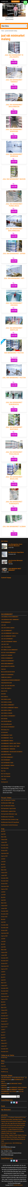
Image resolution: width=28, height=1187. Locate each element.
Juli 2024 (3, 892)
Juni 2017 (3, 1032)
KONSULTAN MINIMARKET (7, 658)
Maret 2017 (3, 1040)
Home (2, 30)
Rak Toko (3, 771)
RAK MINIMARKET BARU (6, 735)
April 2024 (3, 900)
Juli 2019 (3, 971)
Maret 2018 (3, 1007)
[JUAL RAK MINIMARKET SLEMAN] (14, 519)
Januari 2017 (4, 1046)
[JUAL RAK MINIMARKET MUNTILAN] (14, 320)
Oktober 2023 (4, 916)
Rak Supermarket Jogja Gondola (8, 808)
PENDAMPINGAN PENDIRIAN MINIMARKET (10, 680)
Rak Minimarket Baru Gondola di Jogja (9, 819)
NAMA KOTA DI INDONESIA (7, 674)
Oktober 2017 (4, 1021)
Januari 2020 (4, 955)
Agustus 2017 (4, 1026)
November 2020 (4, 927)
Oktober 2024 (4, 883)
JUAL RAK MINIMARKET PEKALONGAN (14, 453)
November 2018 (4, 991)
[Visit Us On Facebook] (11, 1102)
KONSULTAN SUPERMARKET (7, 661)
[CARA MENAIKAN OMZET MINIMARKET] (4, 569)
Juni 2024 (3, 894)
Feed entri (3, 1066)
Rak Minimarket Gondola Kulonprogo (9, 825)
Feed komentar (4, 1069)
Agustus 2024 (4, 889)
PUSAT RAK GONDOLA (6, 688)
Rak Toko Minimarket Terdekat (8, 800)
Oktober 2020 (4, 930)
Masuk (2, 1063)
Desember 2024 (4, 878)
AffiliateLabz (4, 1083)
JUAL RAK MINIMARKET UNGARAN (14, 304)
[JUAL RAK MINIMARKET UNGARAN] (14, 295)
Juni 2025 (3, 861)
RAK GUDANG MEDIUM (6, 721)
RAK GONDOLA (4, 696)
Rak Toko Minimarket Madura (7, 805)
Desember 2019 (4, 958)
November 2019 (4, 960)
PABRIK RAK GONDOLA (6, 677)
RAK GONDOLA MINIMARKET (7, 705)
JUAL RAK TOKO (5, 644)
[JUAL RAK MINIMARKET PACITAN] (14, 370)
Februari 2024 (4, 905)
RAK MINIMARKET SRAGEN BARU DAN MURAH (11, 751)
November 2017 (4, 1018)
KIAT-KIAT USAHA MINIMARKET (8, 652)
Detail (13, 62)
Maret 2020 (3, 949)
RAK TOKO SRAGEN (5, 776)
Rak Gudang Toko (5, 729)
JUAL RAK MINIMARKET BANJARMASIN (14, 106)
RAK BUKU (3, 694)
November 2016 (4, 1051)
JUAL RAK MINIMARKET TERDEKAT (14, 81)
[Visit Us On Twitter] (14, 1102)
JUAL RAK (3, 625)
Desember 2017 (4, 1015)
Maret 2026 (3, 837)
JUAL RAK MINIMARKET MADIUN (14, 179)
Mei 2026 (3, 831)
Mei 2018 (3, 1002)
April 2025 (3, 867)
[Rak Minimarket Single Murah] (4, 554)
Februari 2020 (4, 952)
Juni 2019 (3, 974)
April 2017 (3, 1037)
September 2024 (5, 886)
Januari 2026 (4, 842)
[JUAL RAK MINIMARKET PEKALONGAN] (14, 444)
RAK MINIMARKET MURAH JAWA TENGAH (10, 743)
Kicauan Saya (4, 1057)
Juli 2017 (3, 1029)
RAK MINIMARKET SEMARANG (8, 749)
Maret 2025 (3, 870)
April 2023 (3, 922)
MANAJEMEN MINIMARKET (7, 663)
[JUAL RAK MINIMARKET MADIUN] (14, 171)
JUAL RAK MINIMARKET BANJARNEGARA (14, 230)
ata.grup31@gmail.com (6, 1149)
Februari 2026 (4, 839)
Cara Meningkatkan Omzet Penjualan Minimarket (15, 545)
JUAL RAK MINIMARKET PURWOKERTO (14, 503)
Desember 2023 (4, 911)
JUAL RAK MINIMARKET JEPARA (14, 254)
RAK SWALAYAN (5, 768)
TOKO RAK (3, 779)
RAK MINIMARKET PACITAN (14, 353)
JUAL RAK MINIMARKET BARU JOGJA (9, 633)
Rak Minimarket (6, 1110)
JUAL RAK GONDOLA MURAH (7, 627)
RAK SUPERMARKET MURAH (7, 765)
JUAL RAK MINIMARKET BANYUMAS (14, 428)
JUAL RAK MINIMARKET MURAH (8, 636)
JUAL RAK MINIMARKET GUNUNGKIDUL (14, 403)
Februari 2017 (4, 1043)
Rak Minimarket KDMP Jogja (7, 803)
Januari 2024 (4, 908)
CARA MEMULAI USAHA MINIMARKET (9, 616)
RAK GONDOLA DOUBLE (6, 702)
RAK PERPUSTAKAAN (6, 754)
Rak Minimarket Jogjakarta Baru (8, 811)
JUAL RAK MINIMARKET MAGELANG (14, 478)
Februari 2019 (4, 985)
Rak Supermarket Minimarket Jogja (9, 814)
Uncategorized (4, 782)
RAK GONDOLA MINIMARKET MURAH (9, 707)
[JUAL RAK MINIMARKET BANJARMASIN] (14, 97)
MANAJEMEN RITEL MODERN (7, 666)
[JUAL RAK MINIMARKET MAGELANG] (14, 469)
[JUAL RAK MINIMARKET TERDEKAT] (14, 72)
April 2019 (3, 980)
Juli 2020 (3, 938)
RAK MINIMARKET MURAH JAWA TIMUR (10, 746)
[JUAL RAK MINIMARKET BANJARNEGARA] (14, 221)
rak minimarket (4, 732)
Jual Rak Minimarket (18, 1185)
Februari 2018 (4, 1010)
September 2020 (5, 933)
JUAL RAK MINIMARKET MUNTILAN (14, 329)
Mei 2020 (3, 944)
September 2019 (5, 966)
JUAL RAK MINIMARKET (6, 630)
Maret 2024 (3, 903)
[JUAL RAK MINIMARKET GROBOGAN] (14, 146)
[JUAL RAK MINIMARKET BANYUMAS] (14, 419)
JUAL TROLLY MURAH (6, 647)
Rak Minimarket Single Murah (16, 552)
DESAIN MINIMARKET (6, 622)
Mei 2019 (3, 977)
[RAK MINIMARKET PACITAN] (14, 345)
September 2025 (5, 853)
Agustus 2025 (4, 856)
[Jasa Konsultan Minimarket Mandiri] (4, 562)
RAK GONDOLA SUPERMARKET (8, 716)
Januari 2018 (4, 1013)
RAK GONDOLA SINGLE (6, 710)
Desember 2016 (4, 1049)
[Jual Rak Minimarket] (14, 9)
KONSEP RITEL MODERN (6, 655)
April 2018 (3, 1004)
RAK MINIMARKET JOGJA (7, 738)
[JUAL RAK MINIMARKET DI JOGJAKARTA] (14, 47)
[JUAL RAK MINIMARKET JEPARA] (14, 246)
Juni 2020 (3, 941)
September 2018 (5, 996)
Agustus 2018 (4, 999)
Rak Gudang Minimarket (6, 724)
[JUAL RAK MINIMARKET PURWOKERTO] (14, 494)
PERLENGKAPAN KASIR (6, 683)
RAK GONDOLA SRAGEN (6, 713)
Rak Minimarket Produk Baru (7, 816)
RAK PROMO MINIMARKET (7, 757)
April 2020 (3, 947)
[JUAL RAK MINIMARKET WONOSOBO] (14, 122)
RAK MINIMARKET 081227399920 (8, 1091)
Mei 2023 (3, 919)
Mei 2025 (3, 864)
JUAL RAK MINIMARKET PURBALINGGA (14, 205)
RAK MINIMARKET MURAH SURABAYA (18, 1087)
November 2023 (4, 914)
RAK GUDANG (4, 718)
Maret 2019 (3, 982)
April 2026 (3, 834)
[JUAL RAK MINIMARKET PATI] (14, 270)
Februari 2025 (4, 872)
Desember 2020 (4, 925)
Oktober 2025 (4, 850)
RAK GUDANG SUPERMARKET (8, 727)
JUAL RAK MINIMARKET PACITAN (14, 378)
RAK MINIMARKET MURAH (7, 740)
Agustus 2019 (4, 969)
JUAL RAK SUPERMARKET (7, 638)
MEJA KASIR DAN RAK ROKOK (8, 672)
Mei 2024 (3, 897)
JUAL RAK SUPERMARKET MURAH (9, 641)
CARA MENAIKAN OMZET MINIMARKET (14, 569)
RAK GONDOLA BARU (6, 699)
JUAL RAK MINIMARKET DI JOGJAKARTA (14, 56)
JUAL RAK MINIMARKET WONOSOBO (14, 130)
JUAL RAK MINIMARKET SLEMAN (14, 527)
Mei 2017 (3, 1035)
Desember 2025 (4, 845)
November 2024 (4, 881)
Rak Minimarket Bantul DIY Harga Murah (10, 822)
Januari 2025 (4, 875)
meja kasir (3, 669)
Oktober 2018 (4, 993)
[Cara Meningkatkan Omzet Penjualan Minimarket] (4, 546)
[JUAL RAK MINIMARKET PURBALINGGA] (14, 196)
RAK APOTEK (4, 691)
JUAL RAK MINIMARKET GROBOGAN (14, 155)
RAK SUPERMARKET (5, 760)
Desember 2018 (4, 988)
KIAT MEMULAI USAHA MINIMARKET (9, 650)
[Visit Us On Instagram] (16, 1102)
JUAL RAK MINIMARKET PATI (14, 278)
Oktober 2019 (4, 963)
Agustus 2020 (4, 936)
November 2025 (4, 848)
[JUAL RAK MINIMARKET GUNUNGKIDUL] (14, 395)
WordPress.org (4, 1071)
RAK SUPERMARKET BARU (7, 762)
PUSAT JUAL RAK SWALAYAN (8, 685)
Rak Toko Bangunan (5, 773)
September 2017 (5, 1024)
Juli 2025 (3, 859)
